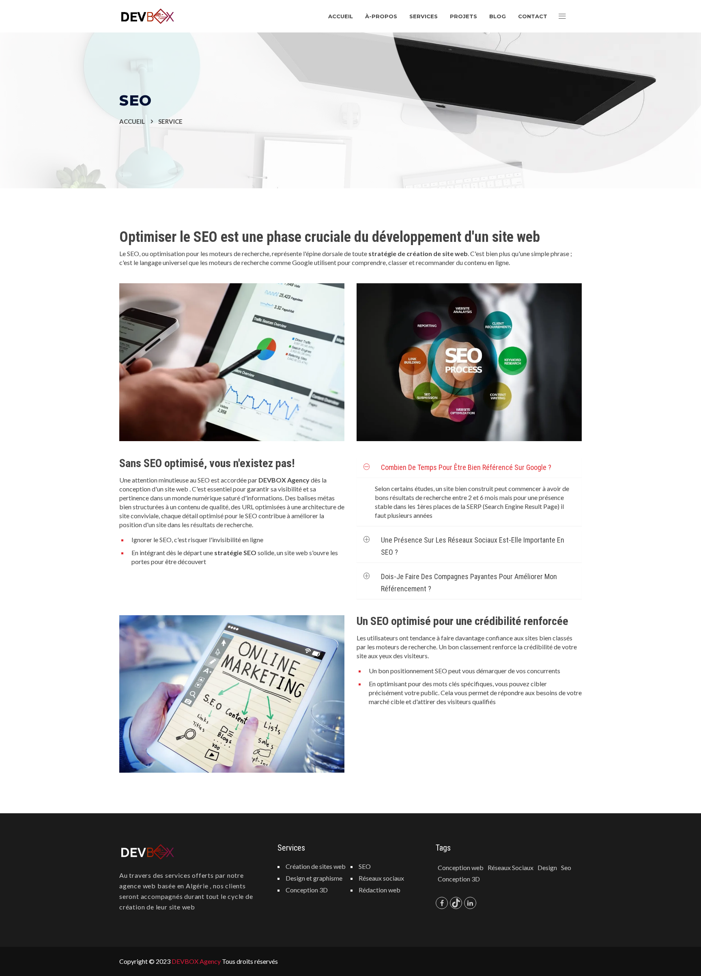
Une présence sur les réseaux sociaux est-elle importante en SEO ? (472, 546)
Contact (532, 16)
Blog (497, 16)
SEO (365, 866)
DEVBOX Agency (196, 961)
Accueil (340, 16)
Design (547, 867)
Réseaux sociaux (381, 878)
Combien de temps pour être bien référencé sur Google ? (466, 467)
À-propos (381, 16)
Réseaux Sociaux (510, 867)
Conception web (461, 867)
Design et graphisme (314, 878)
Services (423, 16)
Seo (566, 867)
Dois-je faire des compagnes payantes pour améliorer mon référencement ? (469, 582)
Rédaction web (379, 890)
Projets (463, 16)
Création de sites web (316, 866)
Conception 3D (307, 890)
